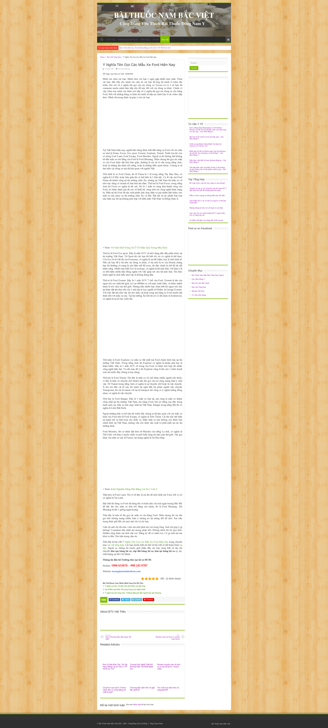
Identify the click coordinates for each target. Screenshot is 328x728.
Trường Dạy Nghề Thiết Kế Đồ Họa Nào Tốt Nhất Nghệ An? (141, 666)
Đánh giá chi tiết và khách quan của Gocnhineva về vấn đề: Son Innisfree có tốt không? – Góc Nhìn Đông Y (207, 153)
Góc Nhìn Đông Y (198, 279)
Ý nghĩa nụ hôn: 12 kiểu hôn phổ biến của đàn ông (125, 586)
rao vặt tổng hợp (116, 545)
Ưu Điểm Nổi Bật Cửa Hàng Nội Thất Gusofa (206, 220)
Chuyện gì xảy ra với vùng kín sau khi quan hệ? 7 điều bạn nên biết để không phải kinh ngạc (208, 189)
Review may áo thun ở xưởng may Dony (168, 637)
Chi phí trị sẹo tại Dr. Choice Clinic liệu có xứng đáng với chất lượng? (114, 690)
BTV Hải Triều (109, 69)
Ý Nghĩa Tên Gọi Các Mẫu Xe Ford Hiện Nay (145, 541)
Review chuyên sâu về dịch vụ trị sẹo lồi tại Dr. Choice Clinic (168, 666)
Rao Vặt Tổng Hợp (114, 57)
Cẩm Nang (145, 40)
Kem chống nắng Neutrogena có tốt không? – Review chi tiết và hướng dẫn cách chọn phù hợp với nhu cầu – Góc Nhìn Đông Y (207, 130)
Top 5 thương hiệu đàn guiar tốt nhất (118, 637)
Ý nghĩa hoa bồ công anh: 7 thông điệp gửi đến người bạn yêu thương (133, 593)
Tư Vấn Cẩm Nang (199, 295)
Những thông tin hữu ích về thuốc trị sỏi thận (206, 208)
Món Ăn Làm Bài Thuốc (128, 40)
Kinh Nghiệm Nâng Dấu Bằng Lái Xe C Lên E (134, 489)
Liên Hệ (156, 40)
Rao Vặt (165, 40)
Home (101, 39)
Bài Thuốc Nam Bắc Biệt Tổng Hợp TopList (208, 275)
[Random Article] (228, 40)
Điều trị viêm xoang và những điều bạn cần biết (207, 195)
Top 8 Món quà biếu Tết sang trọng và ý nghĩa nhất (125, 589)
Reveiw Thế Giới (198, 291)
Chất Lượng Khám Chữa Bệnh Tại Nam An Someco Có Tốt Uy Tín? (205, 145)
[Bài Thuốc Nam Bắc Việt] (164, 20)
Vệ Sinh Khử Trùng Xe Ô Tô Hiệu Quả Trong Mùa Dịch (139, 247)
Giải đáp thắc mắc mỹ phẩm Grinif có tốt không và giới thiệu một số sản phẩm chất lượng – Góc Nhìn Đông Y (207, 169)
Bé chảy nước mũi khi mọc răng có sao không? (207, 183)
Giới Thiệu (111, 40)
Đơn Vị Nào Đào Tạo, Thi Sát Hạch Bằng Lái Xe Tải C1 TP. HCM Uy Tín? (145, 48)
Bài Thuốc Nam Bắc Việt (221, 724)
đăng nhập (137, 704)
